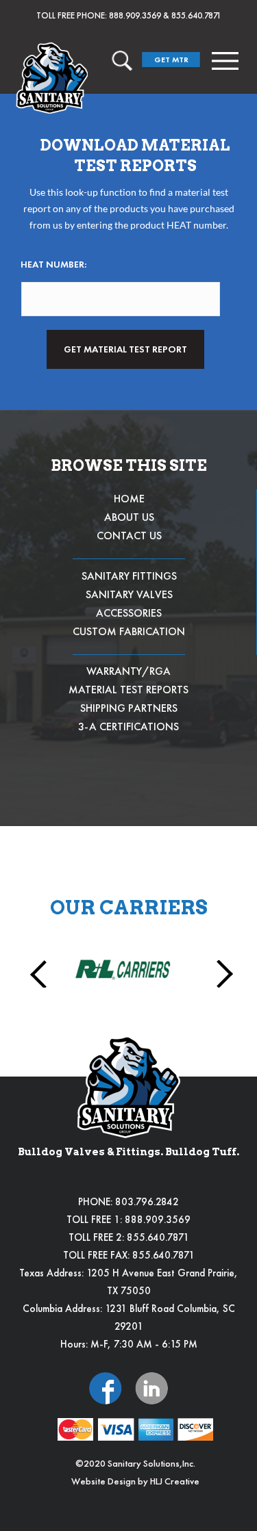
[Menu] (225, 61)
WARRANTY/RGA (128, 671)
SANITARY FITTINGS (129, 576)
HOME (129, 498)
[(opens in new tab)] (105, 1386)
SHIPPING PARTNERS (129, 708)
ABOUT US (129, 517)
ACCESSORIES (129, 613)
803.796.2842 (147, 1202)
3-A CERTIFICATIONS (128, 726)
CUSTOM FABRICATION (129, 631)
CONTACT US (129, 535)
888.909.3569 (135, 15)
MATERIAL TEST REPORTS (128, 689)
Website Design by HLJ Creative (135, 1481)
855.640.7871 (196, 15)
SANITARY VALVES (129, 594)
